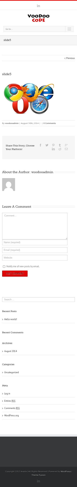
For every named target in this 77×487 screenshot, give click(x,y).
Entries (9, 400)
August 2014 (10, 351)
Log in (7, 393)
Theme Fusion (38, 475)
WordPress (66, 471)
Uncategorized (11, 372)
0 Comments (49, 123)
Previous (70, 58)
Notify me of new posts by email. (23, 266)
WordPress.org (11, 415)
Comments (12, 408)
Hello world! (10, 319)
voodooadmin (12, 123)
